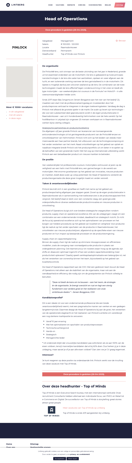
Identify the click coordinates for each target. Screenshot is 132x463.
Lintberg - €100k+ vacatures (15, 5)
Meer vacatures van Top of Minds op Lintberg (84, 408)
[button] (19, 80)
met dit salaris (15, 115)
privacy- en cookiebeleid (80, 454)
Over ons (81, 5)
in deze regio (15, 118)
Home (50, 5)
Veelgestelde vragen (40, 447)
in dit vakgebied (16, 112)
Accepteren (59, 459)
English (108, 5)
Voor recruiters (95, 5)
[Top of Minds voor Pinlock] (19, 55)
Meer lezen (72, 459)
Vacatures (60, 5)
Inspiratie (71, 5)
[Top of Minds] (51, 411)
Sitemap (34, 444)
